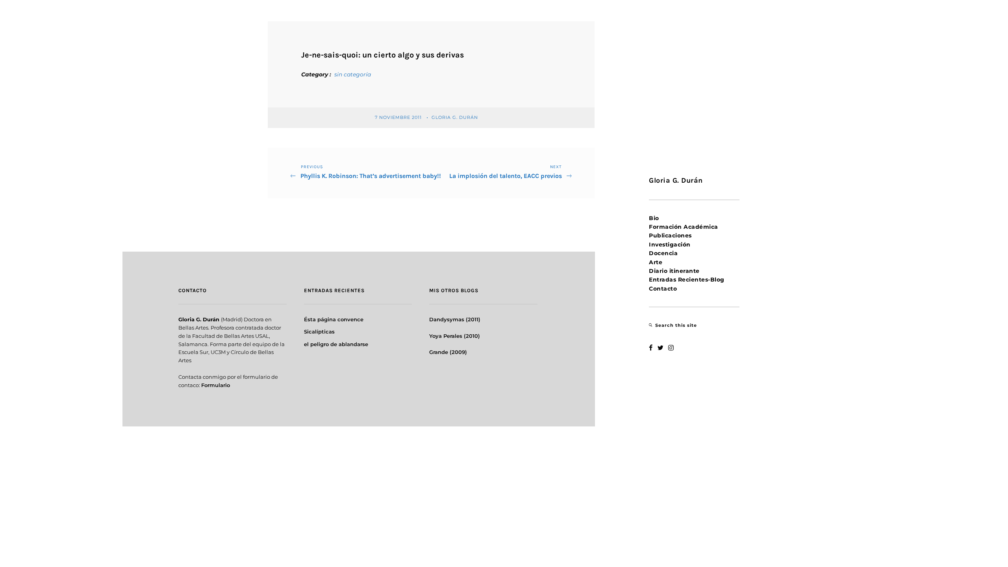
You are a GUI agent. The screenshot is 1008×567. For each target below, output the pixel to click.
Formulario (215, 385)
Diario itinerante (674, 270)
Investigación (670, 244)
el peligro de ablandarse (336, 344)
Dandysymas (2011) (454, 319)
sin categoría (352, 74)
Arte (655, 262)
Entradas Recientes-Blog (686, 279)
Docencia (663, 253)
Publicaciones (670, 235)
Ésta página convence (333, 319)
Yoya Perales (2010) (454, 336)
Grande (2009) (448, 352)
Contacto (663, 288)
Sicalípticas (319, 331)
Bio (654, 218)
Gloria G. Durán (456, 117)
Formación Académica (683, 226)
